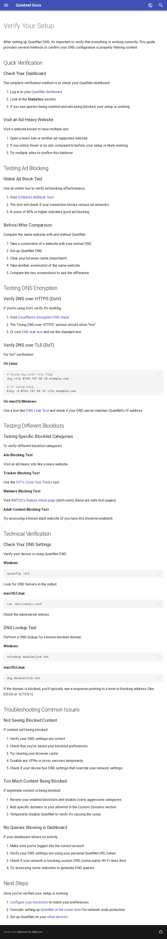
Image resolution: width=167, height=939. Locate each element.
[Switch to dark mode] (150, 5)
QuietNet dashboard (47, 92)
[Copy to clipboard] (159, 374)
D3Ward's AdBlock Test (35, 197)
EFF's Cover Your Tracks (34, 482)
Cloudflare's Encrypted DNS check (43, 317)
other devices (57, 917)
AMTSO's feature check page (33, 500)
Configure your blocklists (29, 902)
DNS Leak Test (37, 410)
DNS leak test (32, 332)
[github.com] (160, 932)
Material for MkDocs (29, 932)
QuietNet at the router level (61, 910)
